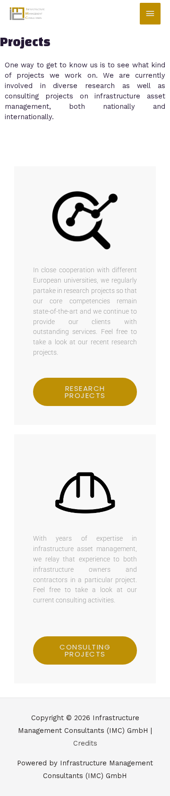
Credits (85, 743)
